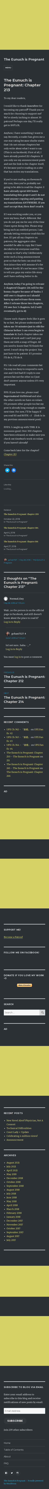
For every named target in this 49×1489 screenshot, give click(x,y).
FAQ (6, 1463)
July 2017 (11, 1240)
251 (8, 760)
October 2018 (14, 1182)
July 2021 (11, 1166)
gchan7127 (12, 560)
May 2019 (11, 1174)
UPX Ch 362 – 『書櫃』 (18, 729)
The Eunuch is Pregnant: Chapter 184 (21, 528)
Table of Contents (13, 1449)
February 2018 (14, 1213)
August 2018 (13, 1189)
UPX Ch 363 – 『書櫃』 (18, 737)
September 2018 (15, 1185)
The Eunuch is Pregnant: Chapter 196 (21, 541)
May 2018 (12, 1201)
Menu (8, 67)
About (7, 1456)
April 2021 (12, 1170)
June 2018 (12, 1197)
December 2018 (15, 1178)
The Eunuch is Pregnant (24, 59)
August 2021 (13, 1162)
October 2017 (13, 1228)
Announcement (15, 1139)
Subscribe (15, 1420)
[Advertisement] (24, 25)
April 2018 (12, 1205)
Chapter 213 (10, 454)
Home (7, 1443)
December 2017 (15, 1220)
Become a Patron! (13, 937)
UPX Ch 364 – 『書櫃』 (18, 745)
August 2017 (13, 1236)
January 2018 (13, 1216)
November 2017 (15, 1224)
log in (17, 656)
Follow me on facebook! (21, 952)
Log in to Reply (12, 622)
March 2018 (13, 1209)
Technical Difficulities (19, 1128)
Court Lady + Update (18, 1132)
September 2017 (15, 1232)
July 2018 (11, 1193)
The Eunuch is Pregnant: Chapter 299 (21, 514)
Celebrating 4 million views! (22, 1136)
